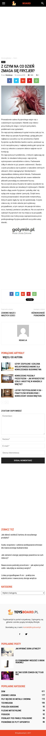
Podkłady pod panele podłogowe (16, 718)
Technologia (7, 703)
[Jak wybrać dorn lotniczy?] (7, 652)
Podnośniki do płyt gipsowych (15, 722)
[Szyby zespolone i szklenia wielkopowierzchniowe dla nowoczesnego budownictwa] (7, 366)
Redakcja (9, 75)
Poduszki (5, 714)
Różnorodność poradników (38, 314)
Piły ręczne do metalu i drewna (16, 699)
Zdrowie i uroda (8, 695)
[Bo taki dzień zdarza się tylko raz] (7, 675)
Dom (3, 62)
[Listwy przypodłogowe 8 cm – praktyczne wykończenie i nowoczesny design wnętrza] (7, 393)
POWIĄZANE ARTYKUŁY (12, 353)
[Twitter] (26, 634)
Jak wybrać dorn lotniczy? (28, 648)
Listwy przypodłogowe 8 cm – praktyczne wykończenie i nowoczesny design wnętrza (28, 393)
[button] (42, 3)
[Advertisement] (23, 31)
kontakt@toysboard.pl (32, 627)
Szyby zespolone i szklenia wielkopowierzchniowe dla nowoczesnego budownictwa (28, 367)
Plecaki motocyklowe (11, 710)
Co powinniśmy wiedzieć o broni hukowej (29, 661)
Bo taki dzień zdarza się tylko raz (29, 673)
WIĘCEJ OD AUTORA (12, 357)
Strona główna (6, 58)
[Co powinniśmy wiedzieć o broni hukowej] (7, 664)
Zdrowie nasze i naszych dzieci (8, 314)
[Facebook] (19, 634)
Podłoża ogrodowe (10, 707)
